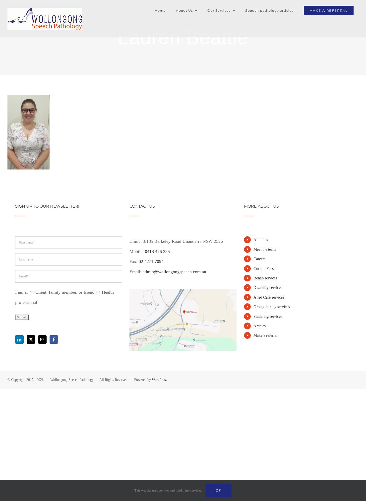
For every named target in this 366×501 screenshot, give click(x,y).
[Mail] (42, 339)
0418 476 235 (157, 251)
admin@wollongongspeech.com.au (174, 271)
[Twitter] (31, 339)
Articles (259, 326)
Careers (259, 259)
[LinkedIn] (19, 339)
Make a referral (265, 335)
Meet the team (264, 249)
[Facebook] (54, 339)
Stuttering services (267, 316)
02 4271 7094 (151, 261)
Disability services (267, 287)
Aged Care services (268, 297)
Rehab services (265, 278)
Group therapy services (271, 307)
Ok (219, 490)
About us (260, 240)
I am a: (21, 292)
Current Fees (263, 268)
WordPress (159, 380)
